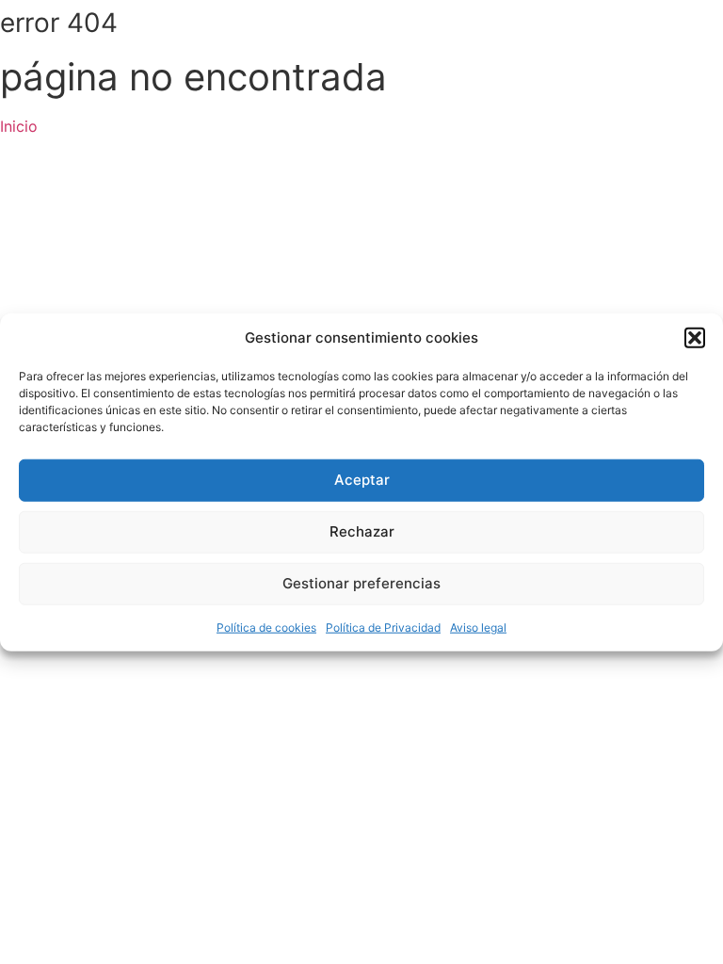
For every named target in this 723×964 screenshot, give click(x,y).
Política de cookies (266, 626)
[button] (694, 338)
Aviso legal (478, 626)
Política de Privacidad (383, 626)
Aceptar (362, 480)
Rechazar (361, 531)
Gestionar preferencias (361, 583)
